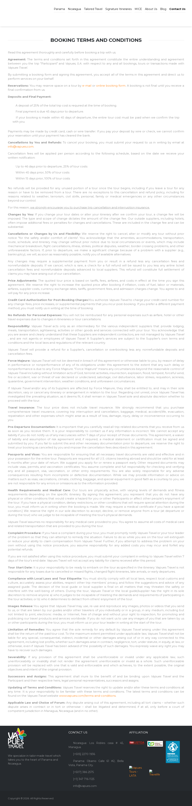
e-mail (86, 85)
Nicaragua (74, 9)
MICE (138, 9)
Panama (59, 9)
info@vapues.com (21, 146)
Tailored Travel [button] (93, 9)
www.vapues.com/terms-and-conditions (87, 695)
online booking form (110, 85)
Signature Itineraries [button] (118, 9)
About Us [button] (151, 9)
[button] (177, 6)
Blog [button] (163, 9)
